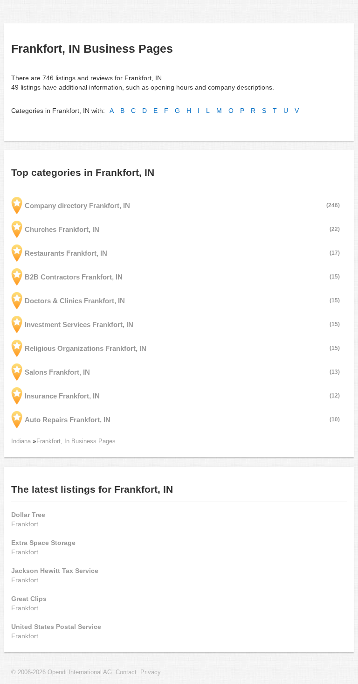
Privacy (150, 672)
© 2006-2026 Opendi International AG (61, 672)
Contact (126, 672)
